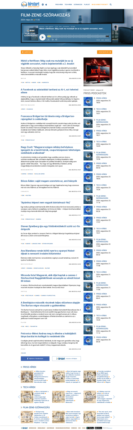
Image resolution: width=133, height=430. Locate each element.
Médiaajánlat (41, 428)
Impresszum (32, 428)
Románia (29, 268)
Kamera (38, 219)
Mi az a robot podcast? (100, 4)
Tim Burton (33, 326)
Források (74, 428)
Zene (23, 195)
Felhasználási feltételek (63, 428)
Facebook (30, 109)
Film (23, 82)
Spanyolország (39, 268)
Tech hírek (68, 4)
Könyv (23, 109)
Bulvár (24, 353)
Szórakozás (78, 4)
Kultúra (28, 195)
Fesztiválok (29, 295)
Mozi (27, 326)
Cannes (37, 295)
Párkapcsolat (30, 140)
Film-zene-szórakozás (36, 407)
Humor (34, 82)
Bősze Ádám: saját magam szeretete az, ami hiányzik (49, 181)
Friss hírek (59, 4)
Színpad (24, 174)
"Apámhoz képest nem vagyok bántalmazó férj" (45, 202)
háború (28, 243)
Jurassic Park (36, 243)
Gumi (39, 82)
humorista (45, 82)
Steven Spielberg (47, 243)
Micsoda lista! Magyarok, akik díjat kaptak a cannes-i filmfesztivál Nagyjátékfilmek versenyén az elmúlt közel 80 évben (50, 278)
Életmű (47, 268)
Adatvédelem (50, 428)
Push (83, 428)
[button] (19, 376)
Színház (30, 174)
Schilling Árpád (40, 174)
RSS (79, 428)
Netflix (28, 82)
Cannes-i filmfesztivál (48, 295)
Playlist (87, 4)
